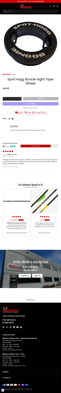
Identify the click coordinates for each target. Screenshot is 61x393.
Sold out (41, 98)
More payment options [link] (30, 108)
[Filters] (53, 145)
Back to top (30, 300)
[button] (54, 6)
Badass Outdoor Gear (11, 389)
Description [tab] (14, 126)
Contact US (25, 276)
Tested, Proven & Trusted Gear (24, 389)
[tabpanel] (30, 130)
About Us (37, 276)
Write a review (35, 146)
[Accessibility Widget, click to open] (2, 390)
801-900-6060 (39, 1)
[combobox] (30, 11)
